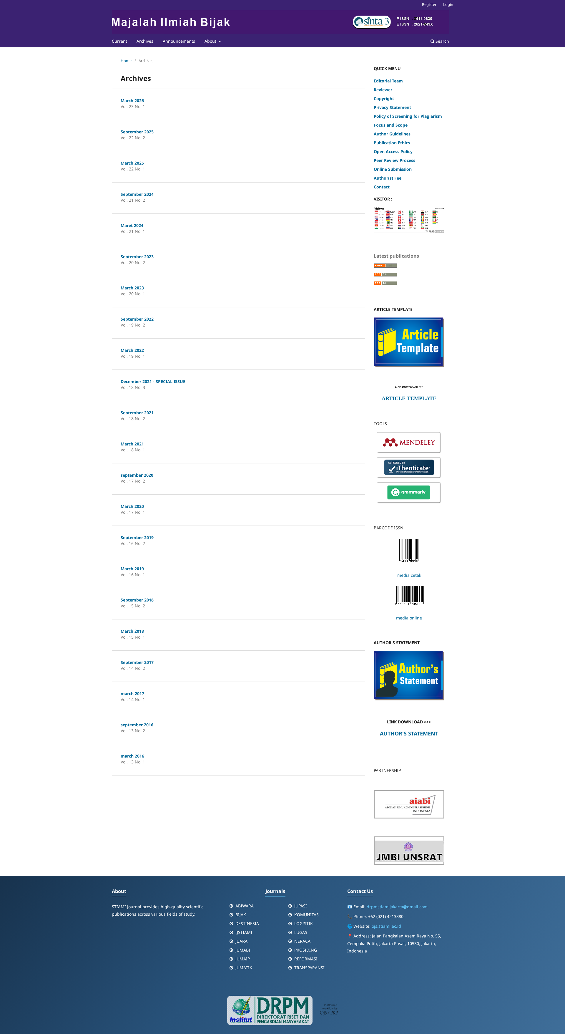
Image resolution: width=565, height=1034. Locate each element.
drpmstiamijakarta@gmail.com (397, 906)
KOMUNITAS (306, 914)
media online (409, 618)
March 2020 (132, 506)
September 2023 (137, 256)
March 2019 (132, 568)
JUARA (241, 941)
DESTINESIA (247, 923)
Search (441, 41)
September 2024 (137, 194)
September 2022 (137, 319)
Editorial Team (389, 81)
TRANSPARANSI (309, 967)
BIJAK (240, 914)
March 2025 (132, 163)
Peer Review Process (394, 160)
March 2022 (132, 350)
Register (429, 4)
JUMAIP (242, 959)
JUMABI (242, 950)
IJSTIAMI (243, 932)
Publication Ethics (392, 142)
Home (126, 60)
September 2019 (137, 537)
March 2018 (132, 631)
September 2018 (137, 600)
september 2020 (137, 475)
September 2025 (137, 132)
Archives (145, 41)
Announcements (179, 41)
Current (119, 41)
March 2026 (132, 100)
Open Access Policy (393, 151)
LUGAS (300, 932)
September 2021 (137, 412)
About (211, 41)
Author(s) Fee (387, 178)
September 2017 (137, 662)
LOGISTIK (303, 923)
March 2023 (132, 288)
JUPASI (300, 906)
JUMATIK (243, 967)
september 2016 (137, 725)
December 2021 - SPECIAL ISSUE (153, 381)
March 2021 (132, 444)
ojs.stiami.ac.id (386, 926)
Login (448, 4)
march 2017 (132, 693)
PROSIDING (305, 950)
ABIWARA (244, 906)
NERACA (302, 941)
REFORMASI (306, 959)
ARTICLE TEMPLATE (409, 398)
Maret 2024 (132, 225)
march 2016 (132, 756)
